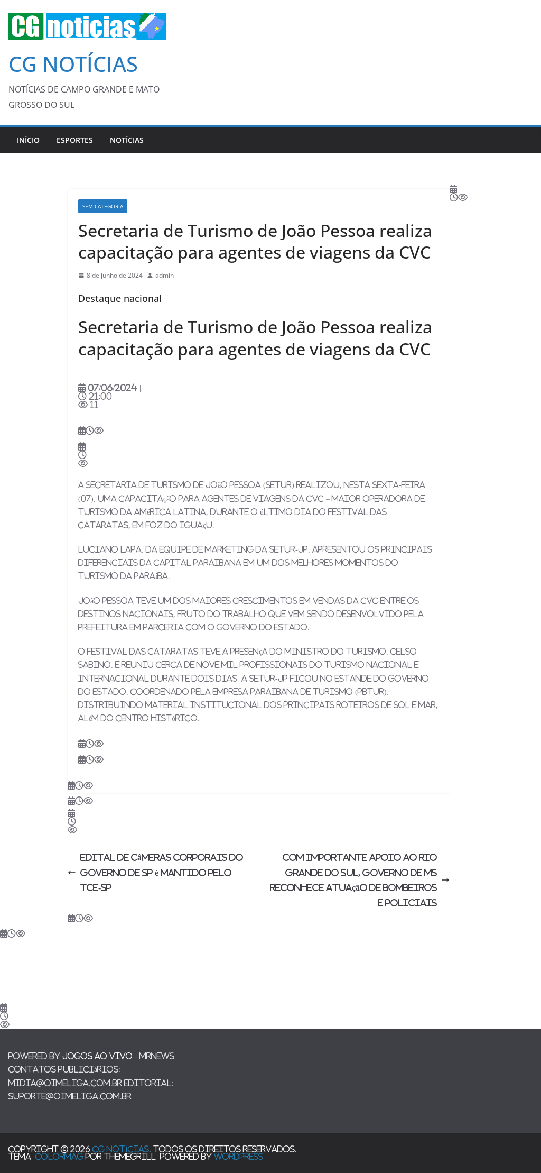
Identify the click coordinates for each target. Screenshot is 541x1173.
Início (28, 140)
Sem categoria (102, 206)
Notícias (127, 140)
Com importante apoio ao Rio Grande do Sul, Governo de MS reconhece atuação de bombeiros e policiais (353, 880)
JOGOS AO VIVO (97, 1056)
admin (164, 275)
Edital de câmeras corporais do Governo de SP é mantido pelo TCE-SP (161, 872)
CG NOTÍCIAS (73, 63)
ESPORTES (75, 140)
